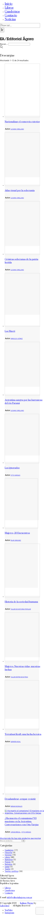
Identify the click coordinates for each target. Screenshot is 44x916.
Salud (7, 867)
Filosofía (8, 853)
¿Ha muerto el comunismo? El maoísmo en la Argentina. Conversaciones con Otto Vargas (22, 821)
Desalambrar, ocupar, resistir (20, 799)
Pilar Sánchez (16, 540)
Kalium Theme (26, 903)
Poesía (7, 862)
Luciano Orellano (17, 129)
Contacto (11, 15)
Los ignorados (12, 467)
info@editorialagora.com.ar (19, 897)
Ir (23, 841)
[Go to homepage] (17, 42)
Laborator (4, 905)
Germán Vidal (16, 741)
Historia (8, 855)
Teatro (7, 869)
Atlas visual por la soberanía (20, 190)
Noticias (10, 19)
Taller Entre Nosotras (19, 677)
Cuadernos (12, 11)
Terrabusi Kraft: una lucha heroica (23, 734)
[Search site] (1, 48)
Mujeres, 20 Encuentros (17, 533)
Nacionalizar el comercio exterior (22, 121)
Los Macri (10, 331)
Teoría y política (11, 871)
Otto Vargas (15, 475)
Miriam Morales (16, 806)
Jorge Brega (15, 832)
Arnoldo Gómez (17, 338)
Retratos (8, 864)
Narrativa (9, 860)
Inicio (8, 4)
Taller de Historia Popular (21, 609)
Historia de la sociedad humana (21, 601)
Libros (9, 8)
